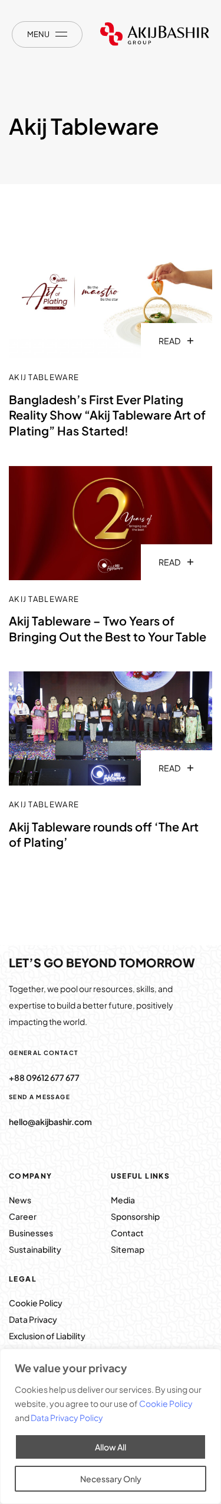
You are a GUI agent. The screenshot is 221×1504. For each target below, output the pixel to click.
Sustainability (35, 1249)
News (20, 1199)
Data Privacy (33, 1319)
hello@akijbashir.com (50, 1121)
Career (23, 1216)
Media (123, 1199)
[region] (110, 1426)
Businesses (31, 1232)
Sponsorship (135, 1216)
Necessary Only (110, 1478)
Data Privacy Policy (67, 1417)
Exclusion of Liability (47, 1335)
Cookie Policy (166, 1403)
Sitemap (127, 1249)
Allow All (110, 1447)
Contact (127, 1232)
